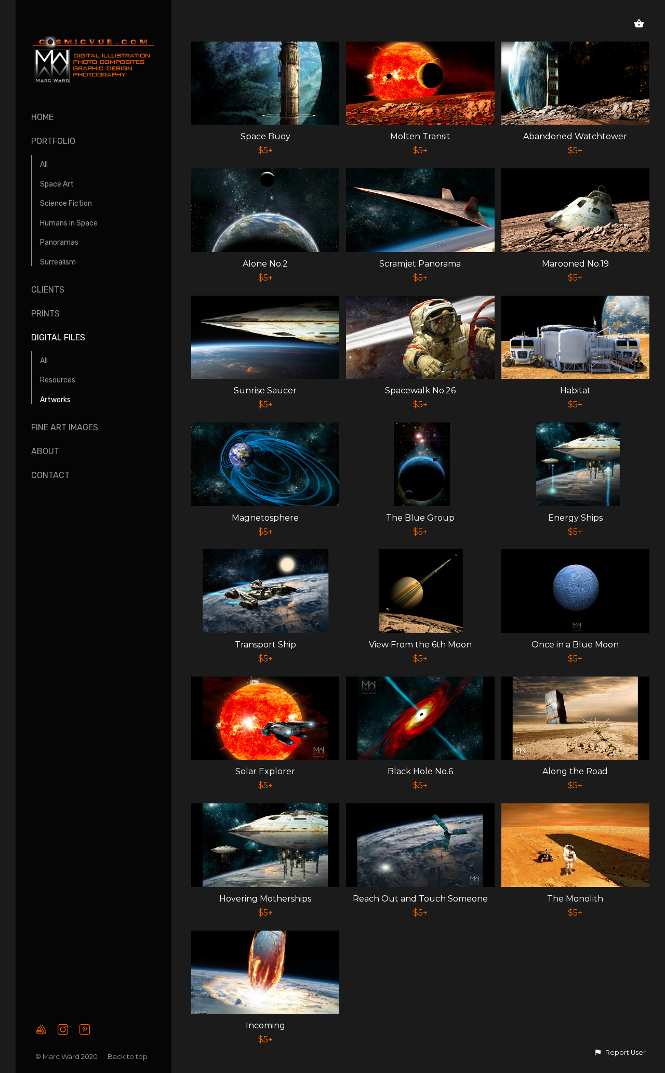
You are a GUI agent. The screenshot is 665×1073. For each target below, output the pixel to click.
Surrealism (58, 262)
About (45, 451)
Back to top (128, 1056)
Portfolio (53, 141)
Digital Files (58, 337)
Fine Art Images (64, 427)
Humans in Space (69, 223)
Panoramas (59, 242)
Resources (57, 380)
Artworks (55, 399)
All (44, 164)
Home (42, 117)
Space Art (57, 184)
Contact (50, 475)
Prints (45, 314)
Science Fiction (66, 203)
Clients (47, 290)
